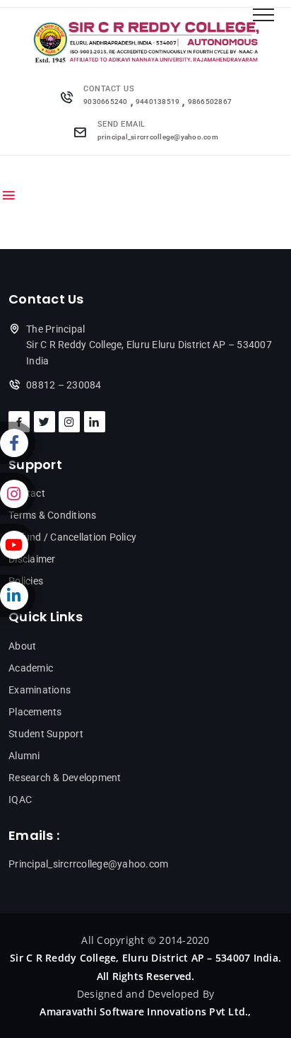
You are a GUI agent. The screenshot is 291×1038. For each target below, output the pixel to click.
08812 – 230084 (64, 385)
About (22, 646)
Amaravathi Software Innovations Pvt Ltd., (145, 1011)
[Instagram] (17, 494)
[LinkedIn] (17, 596)
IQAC (20, 799)
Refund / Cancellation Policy (72, 537)
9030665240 (105, 101)
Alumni (24, 755)
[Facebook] (17, 443)
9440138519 (158, 101)
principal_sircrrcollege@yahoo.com (157, 137)
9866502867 (210, 101)
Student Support (45, 733)
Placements (35, 711)
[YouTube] (17, 545)
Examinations (39, 690)
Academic (30, 668)
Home (23, 171)
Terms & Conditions (52, 515)
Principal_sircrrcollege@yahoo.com (88, 864)
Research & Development (64, 777)
